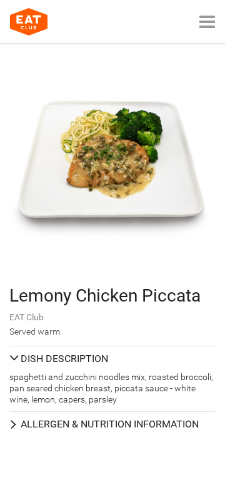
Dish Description (64, 358)
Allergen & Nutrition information (110, 424)
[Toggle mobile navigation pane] (207, 21)
